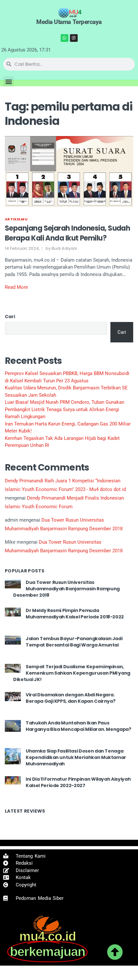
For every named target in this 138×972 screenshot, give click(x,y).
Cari (10, 316)
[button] (8, 81)
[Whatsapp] (64, 38)
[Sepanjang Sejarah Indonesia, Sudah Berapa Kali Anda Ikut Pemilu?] (69, 171)
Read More (16, 287)
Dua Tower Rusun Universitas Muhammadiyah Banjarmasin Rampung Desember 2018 (66, 588)
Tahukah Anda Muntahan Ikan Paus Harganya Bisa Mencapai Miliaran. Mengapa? (78, 726)
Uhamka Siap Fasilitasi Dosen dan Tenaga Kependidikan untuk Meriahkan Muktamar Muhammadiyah (76, 757)
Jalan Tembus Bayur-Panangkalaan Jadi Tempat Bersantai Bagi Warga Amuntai (74, 641)
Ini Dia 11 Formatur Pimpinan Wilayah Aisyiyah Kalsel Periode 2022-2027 (78, 782)
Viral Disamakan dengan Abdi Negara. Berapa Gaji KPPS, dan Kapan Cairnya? (70, 698)
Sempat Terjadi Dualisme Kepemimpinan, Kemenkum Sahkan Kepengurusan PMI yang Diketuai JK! (71, 672)
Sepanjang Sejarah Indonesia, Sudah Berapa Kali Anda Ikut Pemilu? (67, 233)
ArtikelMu (16, 219)
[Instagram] (74, 38)
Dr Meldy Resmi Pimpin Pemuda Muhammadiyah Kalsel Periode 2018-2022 (75, 613)
